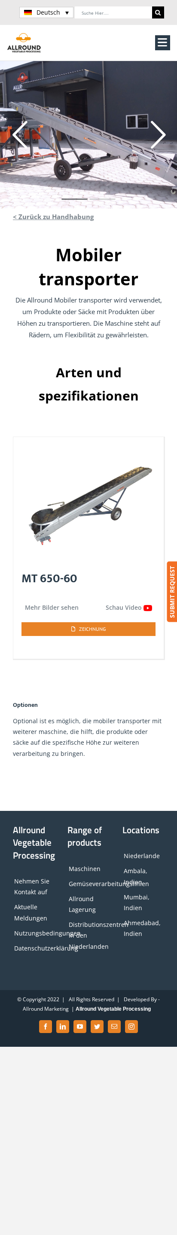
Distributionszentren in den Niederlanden (89, 935)
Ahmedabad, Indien (142, 928)
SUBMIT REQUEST (172, 592)
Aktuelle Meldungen (30, 912)
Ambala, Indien (135, 876)
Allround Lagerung (82, 904)
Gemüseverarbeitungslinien (89, 884)
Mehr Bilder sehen (52, 607)
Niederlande (142, 856)
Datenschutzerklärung (34, 948)
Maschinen (85, 869)
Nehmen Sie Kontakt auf (31, 886)
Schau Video (124, 607)
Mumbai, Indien (137, 902)
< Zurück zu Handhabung (53, 216)
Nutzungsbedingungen (34, 933)
